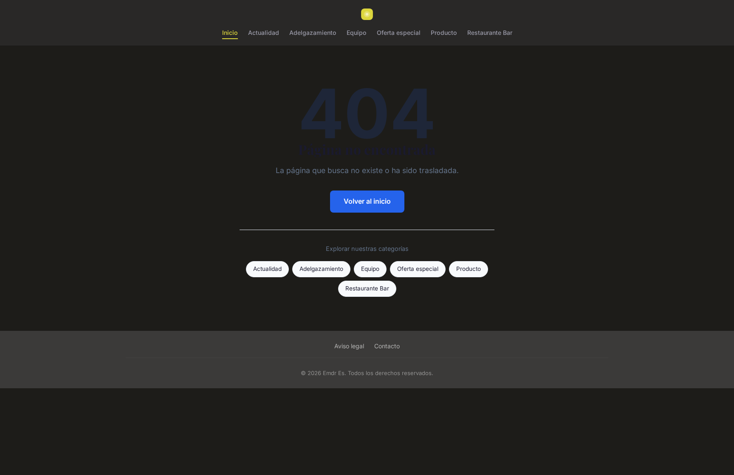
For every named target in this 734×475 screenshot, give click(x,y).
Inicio (230, 32)
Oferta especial (399, 32)
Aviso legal (349, 346)
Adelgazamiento (312, 32)
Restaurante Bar (489, 32)
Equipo (357, 32)
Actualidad (263, 32)
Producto (444, 32)
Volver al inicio (367, 201)
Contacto (387, 346)
